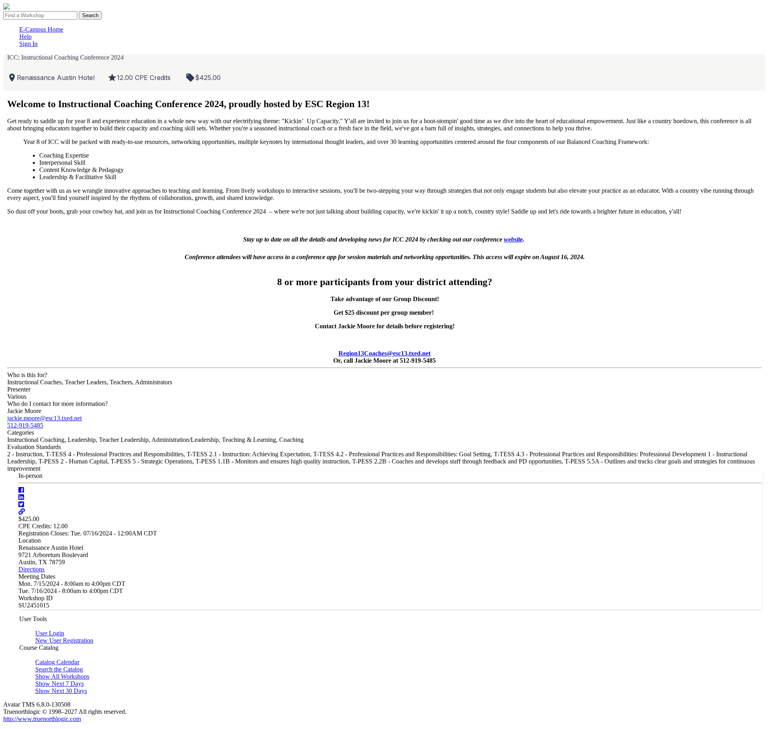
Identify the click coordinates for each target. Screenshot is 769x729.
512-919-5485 (25, 425)
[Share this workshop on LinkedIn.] (21, 497)
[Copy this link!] (21, 511)
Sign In (28, 43)
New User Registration (64, 640)
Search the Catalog (59, 669)
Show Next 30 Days (61, 690)
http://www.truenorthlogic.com (42, 718)
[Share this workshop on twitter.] (21, 504)
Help (25, 36)
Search (90, 15)
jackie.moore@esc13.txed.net (44, 418)
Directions (31, 569)
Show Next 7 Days (59, 683)
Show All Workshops (62, 676)
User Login (49, 633)
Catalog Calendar (57, 662)
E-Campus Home (41, 29)
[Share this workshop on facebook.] (21, 490)
